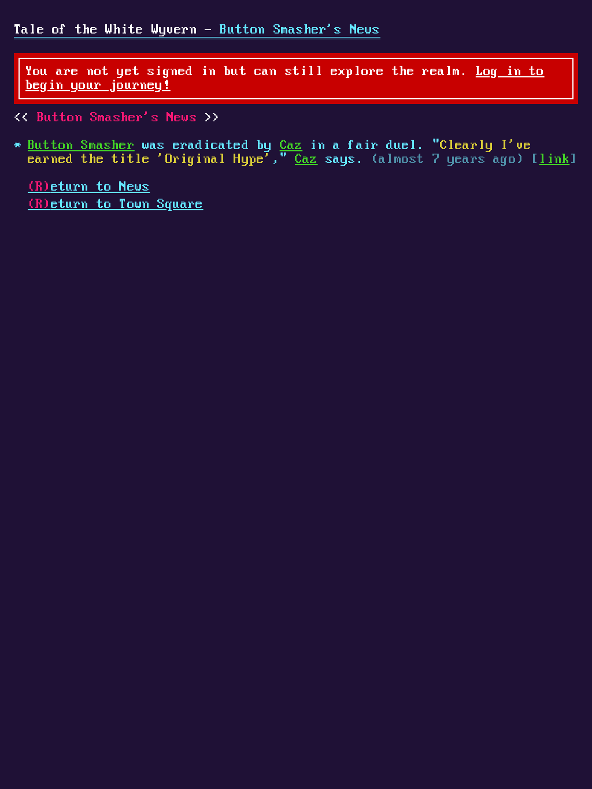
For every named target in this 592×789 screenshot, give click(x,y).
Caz (291, 145)
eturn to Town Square (116, 204)
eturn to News (89, 187)
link (554, 159)
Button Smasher (81, 145)
